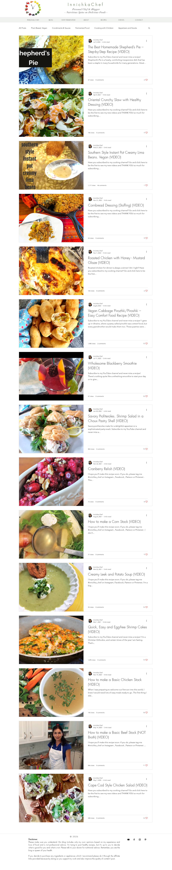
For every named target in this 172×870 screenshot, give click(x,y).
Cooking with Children (103, 28)
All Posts (22, 28)
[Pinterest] (145, 839)
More (120, 28)
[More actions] (147, 40)
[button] (149, 28)
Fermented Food (82, 28)
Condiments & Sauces (61, 28)
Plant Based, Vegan (39, 28)
